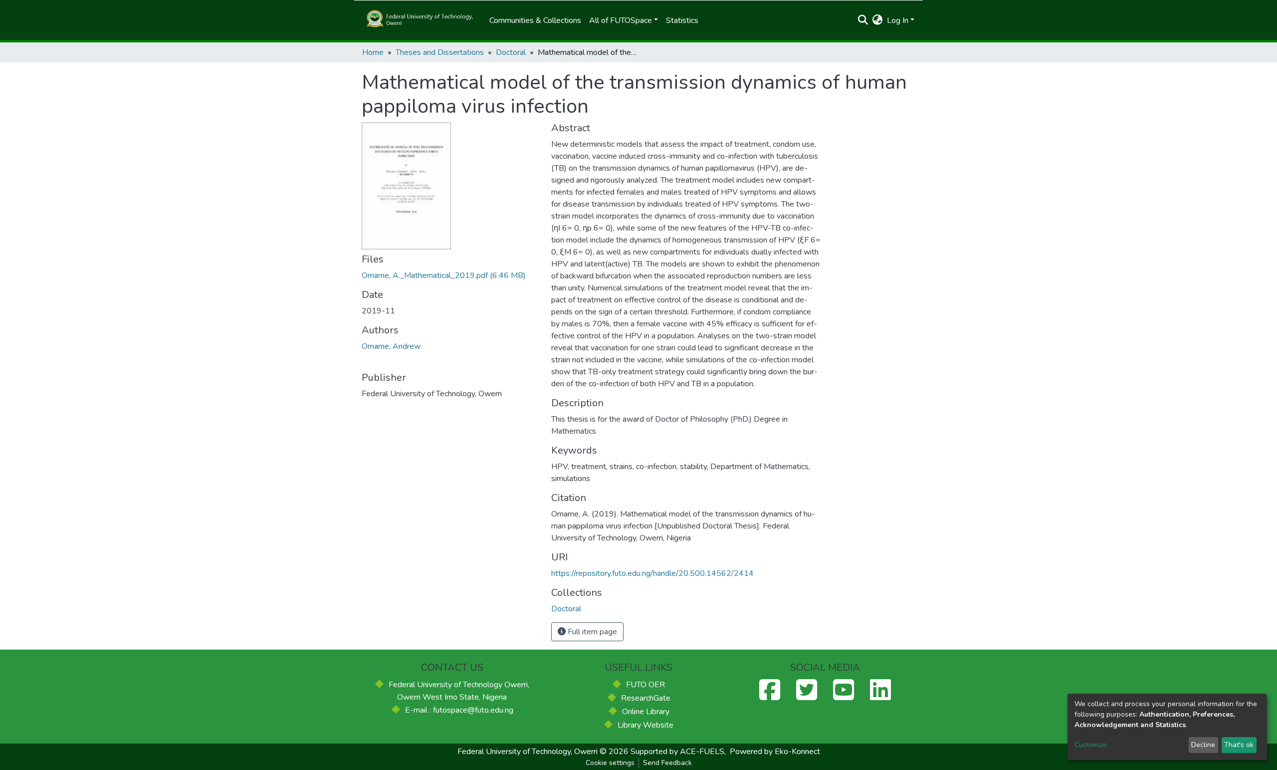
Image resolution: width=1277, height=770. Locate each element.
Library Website (645, 725)
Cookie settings (610, 763)
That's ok (1239, 745)
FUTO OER (645, 684)
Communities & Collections (535, 20)
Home (373, 52)
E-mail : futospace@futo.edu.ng (459, 710)
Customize (1090, 745)
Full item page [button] (591, 631)
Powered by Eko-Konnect (775, 751)
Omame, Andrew (391, 346)
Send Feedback (667, 763)
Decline (1203, 745)
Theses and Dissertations (440, 52)
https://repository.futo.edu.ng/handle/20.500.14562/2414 (652, 573)
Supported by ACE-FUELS (677, 751)
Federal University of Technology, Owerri (527, 751)
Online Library (645, 711)
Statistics (682, 20)
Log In (897, 20)
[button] (877, 20)
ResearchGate (645, 698)
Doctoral (511, 52)
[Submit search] (863, 20)
